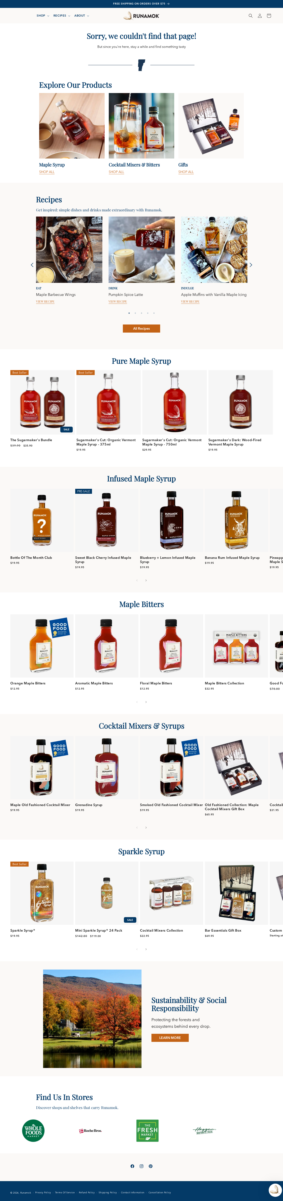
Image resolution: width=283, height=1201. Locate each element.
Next (250, 265)
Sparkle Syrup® (22, 930)
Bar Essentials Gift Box (223, 930)
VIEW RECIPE (45, 301)
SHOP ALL (46, 172)
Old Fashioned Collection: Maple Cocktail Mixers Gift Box (232, 807)
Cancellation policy (160, 1192)
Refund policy (87, 1192)
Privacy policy (43, 1192)
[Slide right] (146, 580)
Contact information (132, 1192)
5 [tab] (154, 313)
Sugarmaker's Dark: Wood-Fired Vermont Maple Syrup (234, 442)
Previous (33, 265)
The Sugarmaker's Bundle (31, 440)
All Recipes (141, 328)
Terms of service (65, 1192)
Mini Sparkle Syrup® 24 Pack (98, 930)
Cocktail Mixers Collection (161, 930)
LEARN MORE (170, 1038)
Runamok (25, 1192)
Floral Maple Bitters (156, 683)
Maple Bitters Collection (224, 683)
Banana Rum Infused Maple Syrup (232, 558)
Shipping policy (108, 1192)
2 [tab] (135, 313)
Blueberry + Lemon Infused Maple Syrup (168, 560)
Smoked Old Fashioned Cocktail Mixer (171, 805)
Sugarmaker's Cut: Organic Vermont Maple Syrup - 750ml (172, 442)
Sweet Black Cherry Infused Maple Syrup (103, 560)
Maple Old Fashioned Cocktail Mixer (40, 805)
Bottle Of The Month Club (31, 558)
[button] (42, 15)
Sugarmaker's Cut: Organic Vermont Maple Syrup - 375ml (106, 442)
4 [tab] (148, 313)
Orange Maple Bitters (28, 683)
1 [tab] (129, 313)
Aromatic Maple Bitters (94, 683)
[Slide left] (137, 580)
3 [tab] (141, 313)
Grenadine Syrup (89, 805)
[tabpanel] (72, 133)
